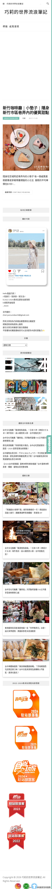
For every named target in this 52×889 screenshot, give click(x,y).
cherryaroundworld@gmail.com (16, 315)
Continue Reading (21, 192)
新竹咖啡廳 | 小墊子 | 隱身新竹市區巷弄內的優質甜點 (26, 110)
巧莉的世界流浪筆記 (15, 4)
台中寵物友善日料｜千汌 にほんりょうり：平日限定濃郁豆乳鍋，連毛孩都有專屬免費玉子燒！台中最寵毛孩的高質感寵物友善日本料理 (25, 456)
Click (49, 444)
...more (5, 305)
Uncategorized (11, 118)
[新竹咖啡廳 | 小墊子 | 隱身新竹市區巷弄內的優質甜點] (26, 147)
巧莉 (24, 118)
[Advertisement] (26, 66)
